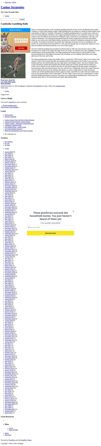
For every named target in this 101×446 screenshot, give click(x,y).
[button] (50, 215)
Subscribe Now (50, 233)
